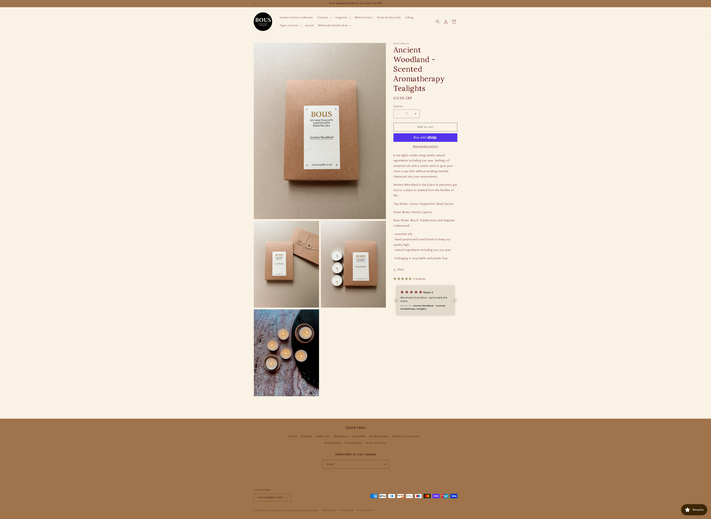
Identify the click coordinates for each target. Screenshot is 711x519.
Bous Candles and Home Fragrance (280, 510)
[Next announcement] (456, 3)
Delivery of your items (405, 436)
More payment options (425, 146)
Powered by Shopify (308, 510)
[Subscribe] (384, 464)
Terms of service (365, 510)
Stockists (306, 436)
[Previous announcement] (255, 3)
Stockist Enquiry (379, 436)
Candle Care (323, 436)
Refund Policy (333, 443)
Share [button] (400, 269)
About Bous (341, 436)
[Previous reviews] (396, 300)
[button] (324, 17)
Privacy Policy (353, 443)
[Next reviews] (454, 300)
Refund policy (329, 510)
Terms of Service (375, 443)
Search (293, 436)
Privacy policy (346, 510)
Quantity (398, 106)
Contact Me (359, 436)
